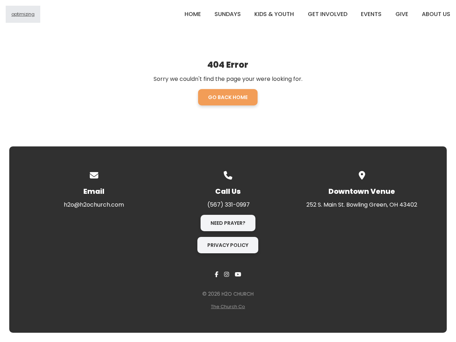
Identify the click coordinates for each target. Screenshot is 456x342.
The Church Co (228, 307)
